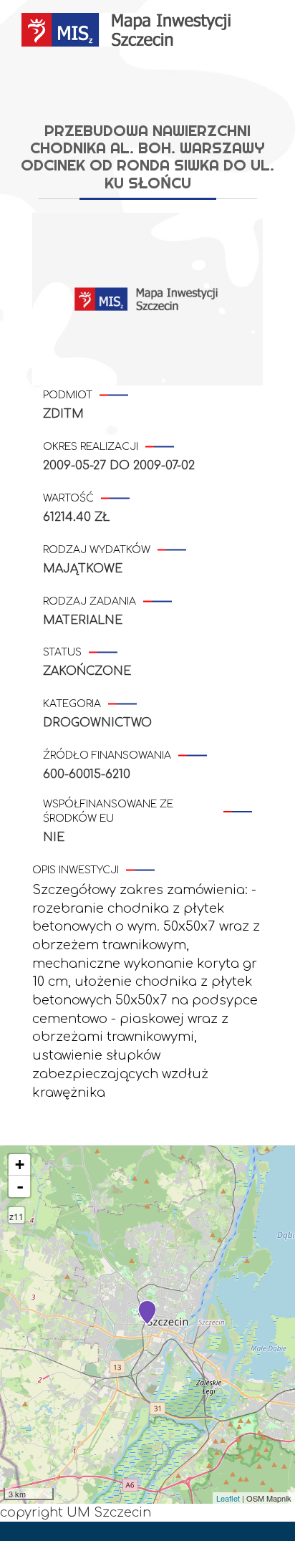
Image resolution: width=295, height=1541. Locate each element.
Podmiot (67, 395)
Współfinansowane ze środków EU (108, 811)
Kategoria (72, 704)
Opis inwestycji (75, 870)
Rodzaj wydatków (96, 549)
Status (62, 652)
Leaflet (228, 1498)
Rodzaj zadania (89, 601)
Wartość (68, 498)
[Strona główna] (128, 30)
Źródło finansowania (107, 755)
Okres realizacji (90, 446)
